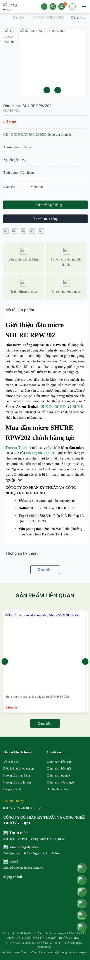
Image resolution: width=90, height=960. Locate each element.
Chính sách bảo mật (59, 768)
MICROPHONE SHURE (48, 17)
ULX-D (46, 406)
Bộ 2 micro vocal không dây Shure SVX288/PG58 (37, 696)
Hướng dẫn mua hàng (16, 775)
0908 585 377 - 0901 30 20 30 (22, 808)
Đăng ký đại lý (12, 789)
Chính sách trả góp (58, 775)
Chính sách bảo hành (59, 761)
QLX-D (60, 406)
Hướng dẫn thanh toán (17, 782)
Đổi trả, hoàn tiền (58, 789)
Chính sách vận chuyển (61, 782)
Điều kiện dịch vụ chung (18, 768)
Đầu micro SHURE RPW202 (27, 106)
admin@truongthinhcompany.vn (23, 867)
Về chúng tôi (11, 761)
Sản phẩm (19, 17)
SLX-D (78, 406)
